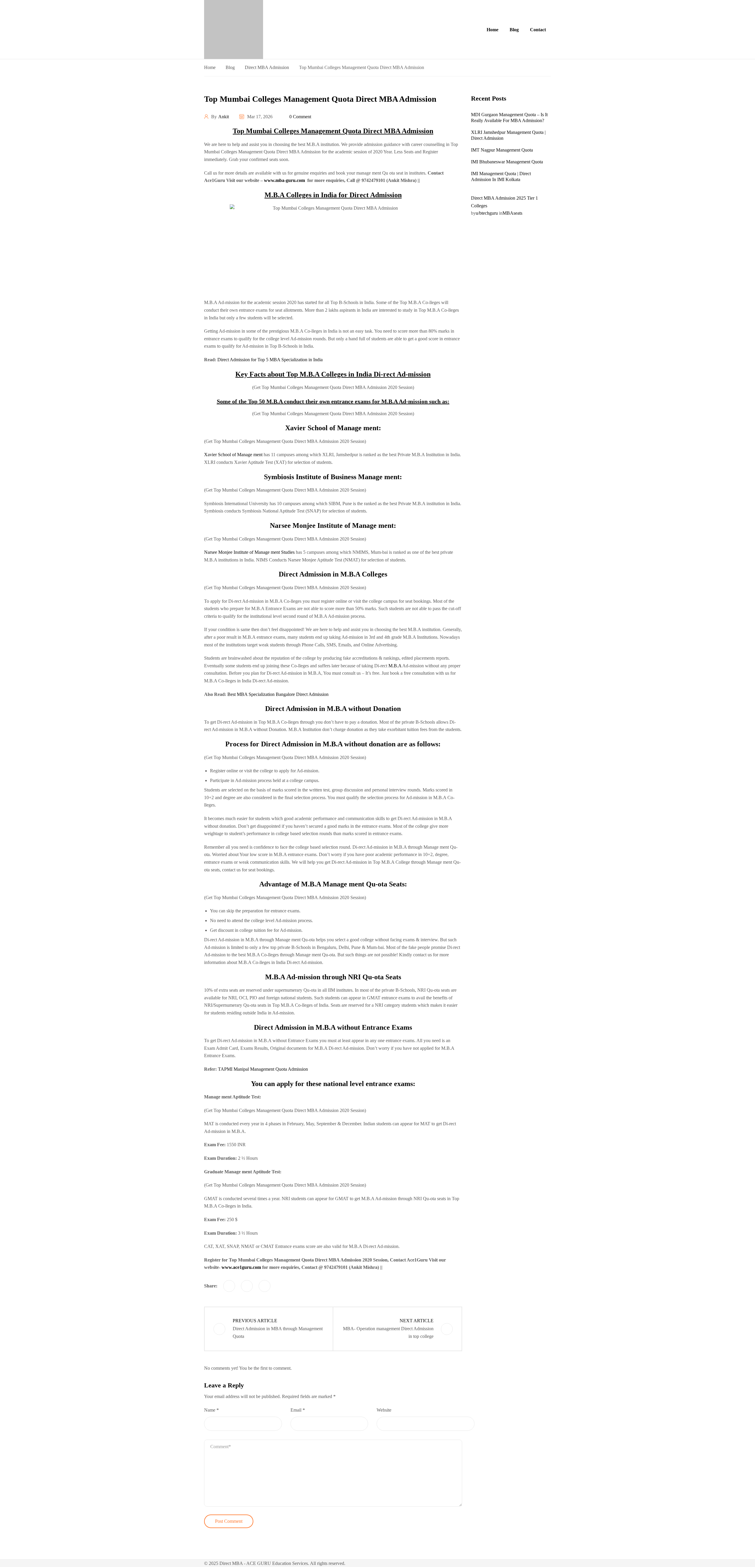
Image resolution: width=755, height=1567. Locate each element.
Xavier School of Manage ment (233, 454)
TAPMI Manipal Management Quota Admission (263, 1069)
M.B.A (394, 665)
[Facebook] (229, 1286)
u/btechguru (487, 213)
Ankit (223, 116)
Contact (538, 29)
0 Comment (300, 116)
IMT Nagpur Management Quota (502, 149)
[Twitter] (247, 1286)
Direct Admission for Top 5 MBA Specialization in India (270, 359)
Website (384, 1409)
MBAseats (512, 213)
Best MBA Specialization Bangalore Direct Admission (278, 694)
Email (297, 1409)
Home (492, 29)
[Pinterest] (264, 1286)
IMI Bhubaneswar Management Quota (507, 161)
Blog (514, 29)
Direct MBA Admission (267, 67)
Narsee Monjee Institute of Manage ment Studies (249, 552)
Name (211, 1409)
